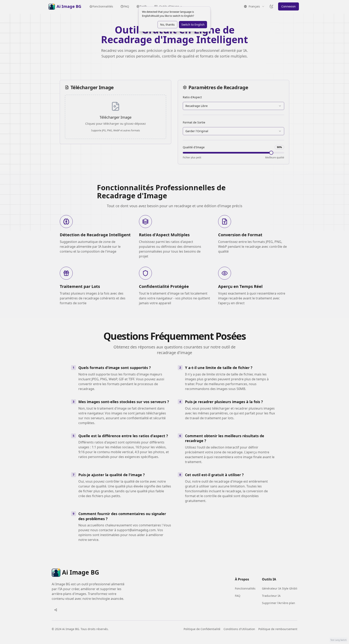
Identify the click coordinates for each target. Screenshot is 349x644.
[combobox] (233, 106)
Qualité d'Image (194, 147)
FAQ (126, 6)
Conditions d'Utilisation (239, 629)
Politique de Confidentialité (202, 629)
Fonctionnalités (103, 6)
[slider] (271, 153)
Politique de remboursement (277, 629)
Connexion (288, 6)
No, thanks (167, 24)
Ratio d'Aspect (192, 97)
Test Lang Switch (338, 640)
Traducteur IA (271, 596)
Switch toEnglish (193, 24)
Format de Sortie (194, 122)
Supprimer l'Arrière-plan (278, 603)
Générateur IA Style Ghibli (279, 588)
